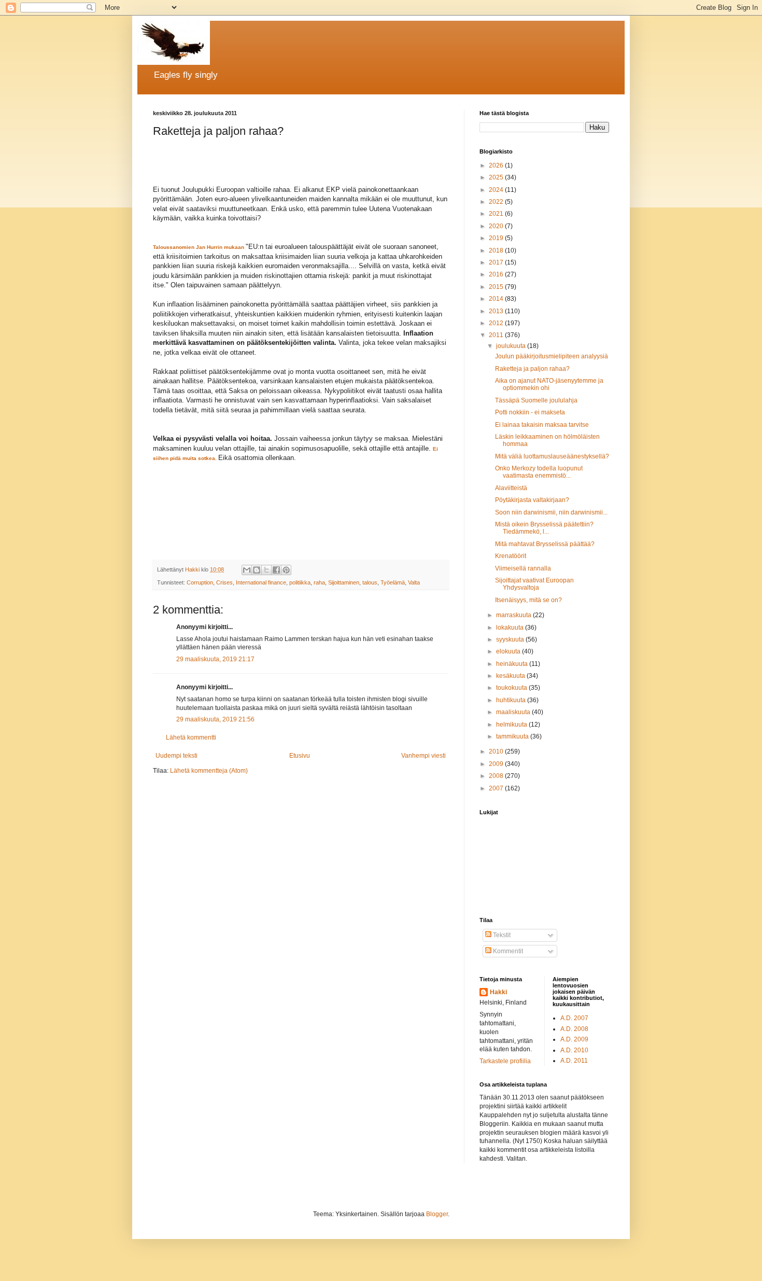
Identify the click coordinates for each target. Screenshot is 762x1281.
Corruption (200, 582)
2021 (497, 213)
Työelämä (392, 582)
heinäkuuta (512, 663)
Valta (414, 582)
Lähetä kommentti (191, 737)
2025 (497, 177)
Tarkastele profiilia (505, 1061)
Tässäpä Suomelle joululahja (536, 400)
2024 (497, 189)
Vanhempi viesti (423, 755)
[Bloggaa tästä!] (256, 570)
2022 (497, 201)
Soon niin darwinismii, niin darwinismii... (551, 512)
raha (319, 582)
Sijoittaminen (343, 582)
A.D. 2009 (574, 1039)
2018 (497, 250)
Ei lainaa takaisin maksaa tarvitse (542, 424)
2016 (497, 274)
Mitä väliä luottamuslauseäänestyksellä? (552, 456)
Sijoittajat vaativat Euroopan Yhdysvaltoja (534, 584)
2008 (497, 775)
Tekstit (501, 935)
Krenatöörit (510, 556)
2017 (497, 262)
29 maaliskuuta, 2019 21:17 (215, 659)
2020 (497, 226)
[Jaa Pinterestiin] (286, 570)
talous (369, 582)
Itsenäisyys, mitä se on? (528, 600)
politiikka (300, 582)
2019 (497, 238)
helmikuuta (512, 724)
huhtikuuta (511, 700)
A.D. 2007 (574, 1018)
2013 (497, 311)
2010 (497, 751)
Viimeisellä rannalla (523, 568)
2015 (497, 286)
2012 (497, 323)
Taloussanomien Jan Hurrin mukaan (198, 247)
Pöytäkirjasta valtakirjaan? (532, 500)
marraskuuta (514, 615)
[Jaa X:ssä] (266, 570)
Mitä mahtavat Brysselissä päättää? (545, 544)
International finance (261, 582)
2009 (497, 764)
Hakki (498, 992)
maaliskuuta (514, 712)
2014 (497, 298)
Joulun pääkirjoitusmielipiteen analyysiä (551, 356)
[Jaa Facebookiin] (276, 570)
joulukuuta (511, 346)
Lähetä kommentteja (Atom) (209, 770)
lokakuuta (510, 627)
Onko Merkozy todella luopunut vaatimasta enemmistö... (539, 472)
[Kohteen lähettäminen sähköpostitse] (247, 570)
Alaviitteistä (511, 488)
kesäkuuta (511, 675)
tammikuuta (513, 736)
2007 (497, 788)
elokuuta (509, 651)
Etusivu (299, 755)
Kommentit (507, 951)
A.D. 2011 (574, 1060)
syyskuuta (511, 639)
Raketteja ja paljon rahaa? (532, 368)
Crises (224, 582)
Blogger (437, 1214)
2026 (497, 165)
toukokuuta (512, 687)
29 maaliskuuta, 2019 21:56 (215, 719)
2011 (497, 335)
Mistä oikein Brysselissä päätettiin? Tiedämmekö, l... (544, 528)
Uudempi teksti (176, 755)
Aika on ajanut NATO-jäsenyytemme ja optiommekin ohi (549, 384)
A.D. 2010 (574, 1050)
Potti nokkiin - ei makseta (530, 412)
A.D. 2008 (574, 1029)
